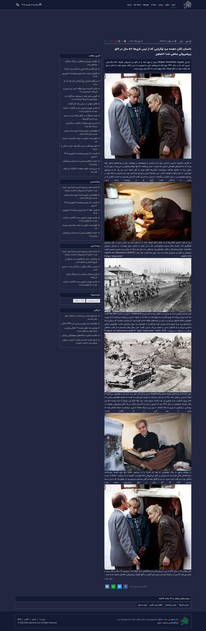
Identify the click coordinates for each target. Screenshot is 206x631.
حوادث (153, 4)
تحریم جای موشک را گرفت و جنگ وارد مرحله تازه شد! (81, 125)
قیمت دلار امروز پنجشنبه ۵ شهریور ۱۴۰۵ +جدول (80, 155)
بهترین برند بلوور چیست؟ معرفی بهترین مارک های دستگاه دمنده (81, 329)
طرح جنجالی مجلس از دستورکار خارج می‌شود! (82, 276)
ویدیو (129, 4)
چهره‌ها (146, 4)
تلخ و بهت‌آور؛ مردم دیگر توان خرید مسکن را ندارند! (79, 147)
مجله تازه (137, 4)
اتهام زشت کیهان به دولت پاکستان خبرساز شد (79, 140)
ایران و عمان (142, 605)
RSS (19, 619)
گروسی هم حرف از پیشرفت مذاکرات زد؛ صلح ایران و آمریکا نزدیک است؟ (80, 98)
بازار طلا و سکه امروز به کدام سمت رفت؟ (80, 69)
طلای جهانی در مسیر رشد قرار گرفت (82, 103)
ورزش (160, 4)
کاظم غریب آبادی (156, 605)
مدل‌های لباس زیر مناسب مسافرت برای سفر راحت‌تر (81, 317)
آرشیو (34, 619)
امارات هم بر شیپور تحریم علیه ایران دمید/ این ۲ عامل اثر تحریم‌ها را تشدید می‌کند (79, 189)
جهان (167, 4)
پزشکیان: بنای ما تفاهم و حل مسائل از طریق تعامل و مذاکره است (81, 260)
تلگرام (27, 619)
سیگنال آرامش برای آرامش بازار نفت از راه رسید (80, 82)
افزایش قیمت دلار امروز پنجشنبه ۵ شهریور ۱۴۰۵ (79, 75)
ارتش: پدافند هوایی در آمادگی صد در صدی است (79, 268)
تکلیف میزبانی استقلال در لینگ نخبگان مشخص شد (81, 63)
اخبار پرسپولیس (93, 300)
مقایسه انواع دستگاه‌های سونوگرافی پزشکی (79, 335)
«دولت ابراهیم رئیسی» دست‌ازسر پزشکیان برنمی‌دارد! (80, 163)
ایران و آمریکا (184, 605)
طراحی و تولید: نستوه (165, 623)
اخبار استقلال (79, 300)
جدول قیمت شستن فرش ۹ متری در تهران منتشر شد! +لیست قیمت (79, 341)
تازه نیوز (186, 5)
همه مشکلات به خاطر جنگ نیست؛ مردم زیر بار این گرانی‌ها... (80, 117)
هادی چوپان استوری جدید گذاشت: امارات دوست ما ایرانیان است (80, 110)
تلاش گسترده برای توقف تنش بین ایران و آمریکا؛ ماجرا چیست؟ (80, 90)
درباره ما (42, 619)
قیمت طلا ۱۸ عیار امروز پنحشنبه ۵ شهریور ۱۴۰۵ (80, 212)
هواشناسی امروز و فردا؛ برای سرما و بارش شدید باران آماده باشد (80, 132)
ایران (173, 4)
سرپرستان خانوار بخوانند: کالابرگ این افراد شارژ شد (80, 170)
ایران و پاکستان (170, 605)
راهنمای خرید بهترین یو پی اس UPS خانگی (79, 323)
